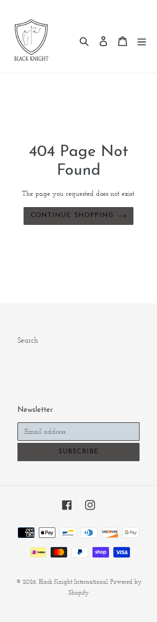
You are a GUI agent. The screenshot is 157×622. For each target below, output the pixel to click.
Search (27, 340)
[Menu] (141, 41)
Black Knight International (73, 581)
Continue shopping (72, 215)
